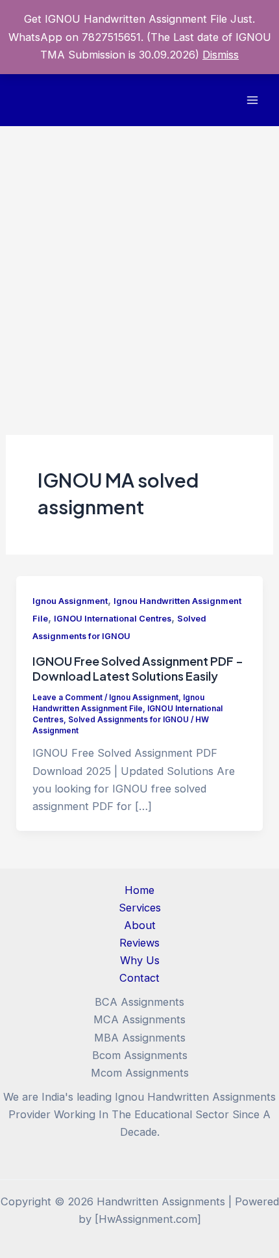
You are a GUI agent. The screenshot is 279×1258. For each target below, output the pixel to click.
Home (139, 890)
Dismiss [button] (220, 54)
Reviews (139, 942)
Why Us (140, 960)
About (140, 925)
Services (140, 907)
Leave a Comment (67, 697)
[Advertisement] (139, 272)
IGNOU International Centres (112, 618)
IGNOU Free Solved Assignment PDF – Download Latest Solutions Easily (137, 668)
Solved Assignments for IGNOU (128, 719)
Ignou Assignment (70, 601)
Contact (139, 977)
